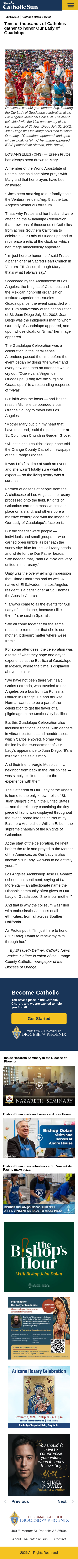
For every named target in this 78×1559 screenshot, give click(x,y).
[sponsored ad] (39, 1328)
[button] (39, 1086)
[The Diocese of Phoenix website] (39, 1518)
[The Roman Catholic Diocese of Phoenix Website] (39, 1032)
